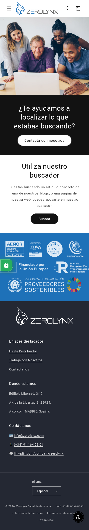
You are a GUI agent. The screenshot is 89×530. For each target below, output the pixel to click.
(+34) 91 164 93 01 (28, 444)
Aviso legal (47, 520)
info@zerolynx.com (29, 435)
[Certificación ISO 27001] (14, 249)
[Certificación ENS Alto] (35, 249)
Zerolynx (21, 506)
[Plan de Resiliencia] (44, 267)
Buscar (44, 219)
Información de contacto (63, 513)
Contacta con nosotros (44, 140)
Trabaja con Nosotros (25, 360)
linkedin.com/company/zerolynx (38, 453)
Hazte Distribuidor (23, 351)
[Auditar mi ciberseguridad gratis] (6, 265)
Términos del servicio (29, 513)
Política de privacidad (70, 506)
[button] (9, 8)
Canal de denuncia (39, 506)
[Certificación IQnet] (55, 249)
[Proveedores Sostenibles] (44, 285)
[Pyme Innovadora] (75, 249)
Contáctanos (19, 369)
